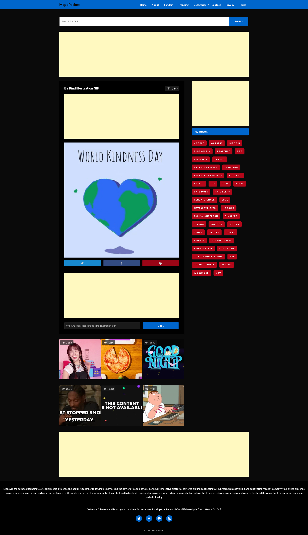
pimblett (231, 216)
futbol (199, 183)
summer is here (221, 240)
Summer (199, 240)
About (155, 4)
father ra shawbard (208, 175)
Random (168, 4)
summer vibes (203, 248)
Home (143, 4)
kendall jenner (204, 200)
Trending (183, 4)
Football (235, 175)
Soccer (234, 224)
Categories (200, 4)
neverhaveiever (205, 208)
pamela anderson (206, 216)
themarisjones (204, 264)
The (232, 256)
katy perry (222, 192)
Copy (160, 324)
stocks (214, 232)
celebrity (201, 159)
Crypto (219, 159)
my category (201, 131)
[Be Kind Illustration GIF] (121, 200)
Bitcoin (234, 143)
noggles (228, 208)
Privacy (230, 4)
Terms (242, 4)
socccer (216, 224)
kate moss (201, 192)
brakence (223, 151)
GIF (213, 183)
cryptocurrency (206, 167)
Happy (239, 183)
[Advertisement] (154, 54)
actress (216, 143)
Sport (198, 232)
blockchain (202, 151)
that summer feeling (208, 256)
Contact (216, 4)
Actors (199, 143)
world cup (201, 273)
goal (225, 183)
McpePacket (69, 4)
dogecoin (231, 167)
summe (230, 232)
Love (225, 200)
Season (199, 224)
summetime (226, 248)
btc (239, 151)
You (218, 273)
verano (227, 264)
